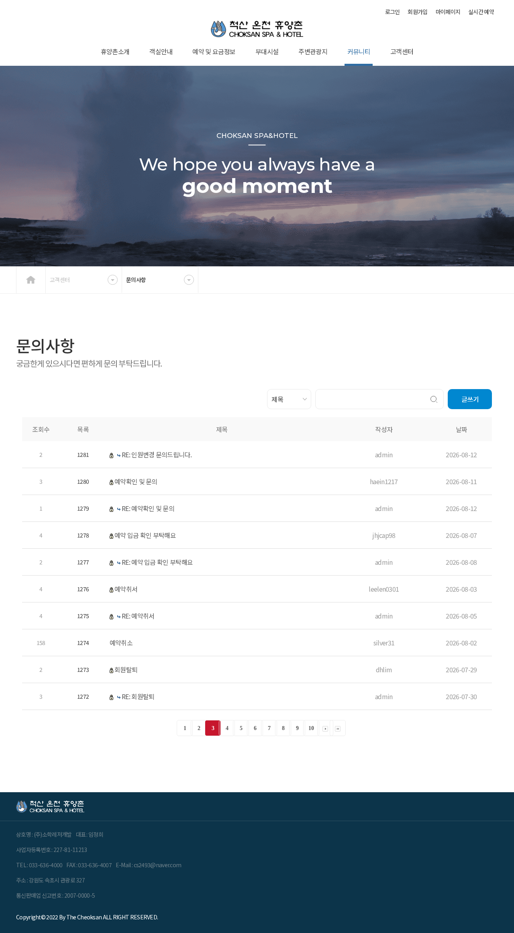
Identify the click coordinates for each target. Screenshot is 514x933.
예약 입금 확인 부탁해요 (145, 535)
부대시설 (266, 51)
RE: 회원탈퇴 (138, 696)
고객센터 (401, 51)
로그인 (392, 12)
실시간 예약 (481, 12)
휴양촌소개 (115, 51)
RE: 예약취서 (138, 616)
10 (311, 728)
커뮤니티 (358, 51)
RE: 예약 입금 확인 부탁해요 (157, 562)
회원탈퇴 (125, 669)
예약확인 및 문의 (135, 481)
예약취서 (125, 589)
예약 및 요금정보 (213, 51)
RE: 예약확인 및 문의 (148, 508)
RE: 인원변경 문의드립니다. (157, 454)
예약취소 (121, 642)
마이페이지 (448, 12)
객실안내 (160, 51)
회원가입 (417, 12)
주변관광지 (312, 51)
